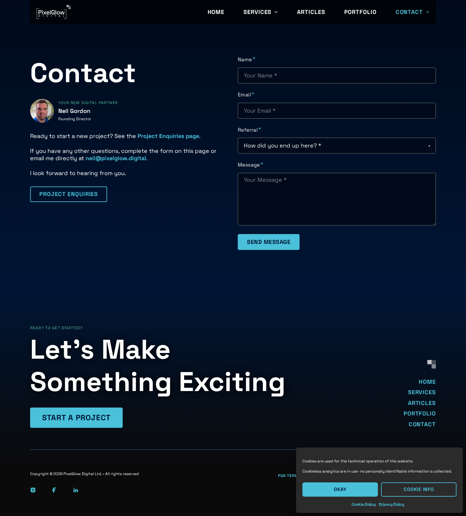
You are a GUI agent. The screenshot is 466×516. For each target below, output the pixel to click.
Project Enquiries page (168, 136)
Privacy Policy (391, 504)
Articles (311, 12)
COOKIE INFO (419, 489)
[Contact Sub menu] (428, 12)
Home (216, 12)
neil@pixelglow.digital (116, 158)
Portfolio (360, 12)
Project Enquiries (68, 194)
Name (245, 59)
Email (244, 95)
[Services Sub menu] (276, 12)
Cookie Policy (364, 504)
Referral (248, 130)
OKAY (340, 489)
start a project (76, 417)
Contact (409, 12)
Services (257, 12)
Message (249, 165)
